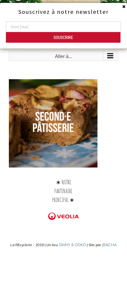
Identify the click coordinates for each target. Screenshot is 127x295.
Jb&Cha (109, 244)
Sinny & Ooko (72, 244)
